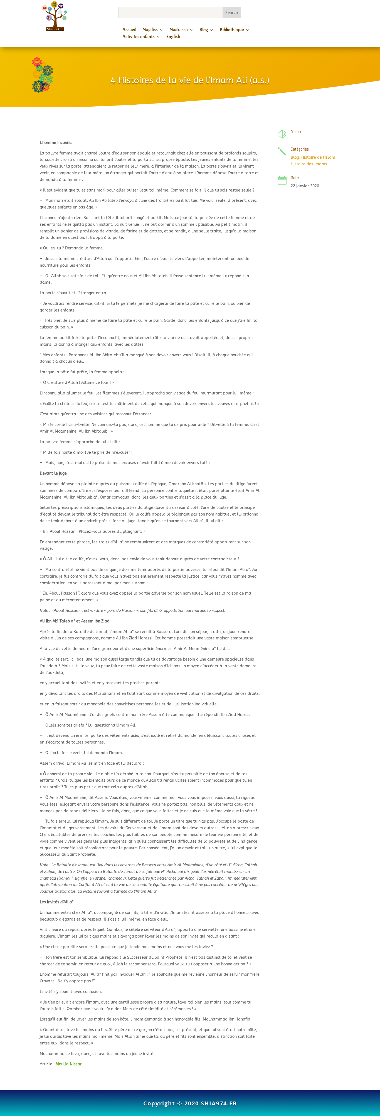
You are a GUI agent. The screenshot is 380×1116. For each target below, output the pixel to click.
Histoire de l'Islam (318, 157)
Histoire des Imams (309, 164)
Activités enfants (138, 38)
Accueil (129, 31)
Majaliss (150, 31)
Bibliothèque (232, 31)
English (173, 38)
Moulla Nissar (69, 1064)
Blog (203, 31)
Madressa (178, 31)
